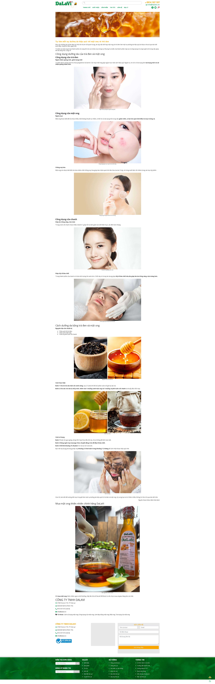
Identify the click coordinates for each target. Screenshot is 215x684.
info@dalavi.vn (153, 4)
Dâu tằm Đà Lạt (114, 674)
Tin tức (86, 668)
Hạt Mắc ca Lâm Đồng (116, 668)
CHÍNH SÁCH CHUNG (143, 663)
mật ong (68, 333)
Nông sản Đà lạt (115, 663)
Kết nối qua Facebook (143, 674)
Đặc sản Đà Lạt (141, 677)
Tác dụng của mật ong (123, 614)
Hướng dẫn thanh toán (143, 665)
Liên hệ (86, 671)
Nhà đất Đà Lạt (88, 674)
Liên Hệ (119, 7)
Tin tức (112, 7)
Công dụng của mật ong (86, 614)
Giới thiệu (95, 7)
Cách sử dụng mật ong (71, 614)
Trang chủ (86, 7)
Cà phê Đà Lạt (88, 677)
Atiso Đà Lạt (113, 671)
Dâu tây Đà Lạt (114, 677)
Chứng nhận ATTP (142, 668)
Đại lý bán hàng (141, 671)
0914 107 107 (153, 2)
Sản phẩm (104, 7)
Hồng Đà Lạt (114, 665)
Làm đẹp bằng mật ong (101, 614)
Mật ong (112, 614)
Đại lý (126, 7)
